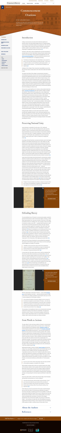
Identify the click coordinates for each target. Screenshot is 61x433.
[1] (42, 49)
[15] (34, 345)
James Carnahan (42, 347)
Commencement (4, 60)
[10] (40, 250)
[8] (27, 232)
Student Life (4, 62)
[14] (40, 306)
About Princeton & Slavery (33, 0)
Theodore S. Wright (43, 327)
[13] (28, 262)
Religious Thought (5, 65)
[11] (46, 255)
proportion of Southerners (30, 90)
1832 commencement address (27, 56)
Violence (3, 63)
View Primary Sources (52, 198)
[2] (27, 65)
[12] (47, 258)
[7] (27, 229)
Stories (23, 3)
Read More (41, 418)
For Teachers (46, 0)
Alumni (3, 58)
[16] (28, 386)
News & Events (40, 0)
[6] (41, 184)
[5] (39, 178)
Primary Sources (30, 3)
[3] (25, 137)
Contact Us (51, 0)
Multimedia (37, 3)
